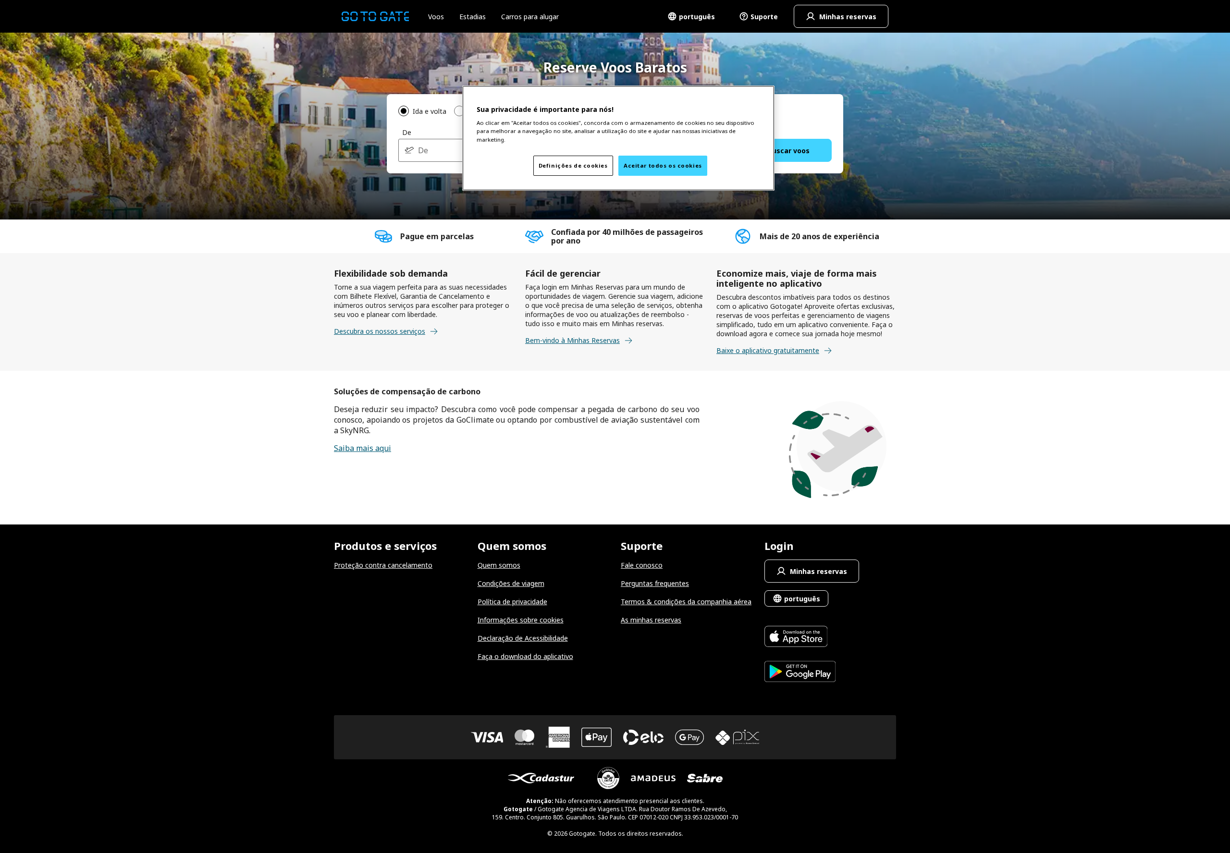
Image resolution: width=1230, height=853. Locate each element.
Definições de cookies (573, 165)
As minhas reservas (651, 619)
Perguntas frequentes (655, 583)
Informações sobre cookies (521, 619)
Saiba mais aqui (362, 448)
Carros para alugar (530, 16)
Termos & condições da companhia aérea (686, 601)
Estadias (472, 16)
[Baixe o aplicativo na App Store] (800, 637)
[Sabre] (705, 778)
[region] (618, 138)
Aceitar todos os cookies (663, 165)
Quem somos (499, 565)
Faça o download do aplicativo (525, 656)
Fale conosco (642, 565)
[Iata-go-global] (608, 778)
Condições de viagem (511, 583)
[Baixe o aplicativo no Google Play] (800, 672)
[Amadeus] (653, 778)
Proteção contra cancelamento (383, 565)
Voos (436, 16)
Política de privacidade (512, 601)
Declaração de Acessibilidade (523, 638)
